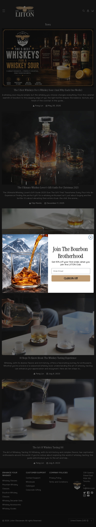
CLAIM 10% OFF (71, 278)
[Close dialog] (91, 237)
